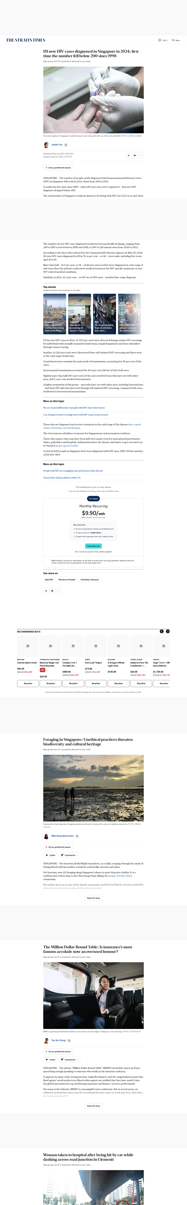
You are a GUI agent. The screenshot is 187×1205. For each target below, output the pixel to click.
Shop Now (28, 683)
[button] (162, 40)
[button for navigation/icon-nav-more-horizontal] (141, 155)
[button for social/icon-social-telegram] (128, 155)
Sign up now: (48, 61)
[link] (25, 40)
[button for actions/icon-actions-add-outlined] (65, 144)
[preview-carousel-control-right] (140, 314)
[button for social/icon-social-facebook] (134, 155)
